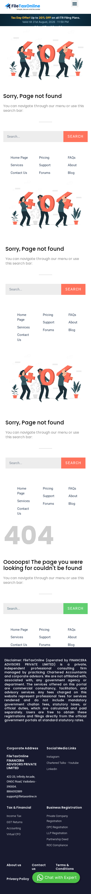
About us (14, 865)
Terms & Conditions (65, 867)
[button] (74, 3)
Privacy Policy (18, 879)
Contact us (39, 867)
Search (75, 136)
